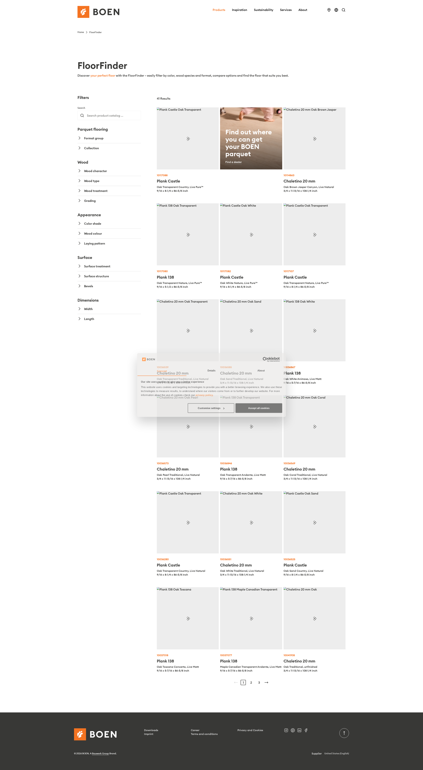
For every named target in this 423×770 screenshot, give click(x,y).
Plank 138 (165, 277)
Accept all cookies (258, 408)
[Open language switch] (336, 10)
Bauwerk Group (100, 753)
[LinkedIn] (300, 731)
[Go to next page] (266, 682)
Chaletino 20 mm (299, 181)
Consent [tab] (162, 370)
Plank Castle (168, 181)
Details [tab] (212, 370)
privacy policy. (204, 394)
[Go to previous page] (236, 682)
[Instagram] (287, 731)
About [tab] (261, 370)
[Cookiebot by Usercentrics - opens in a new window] (267, 359)
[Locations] (329, 10)
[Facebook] (307, 731)
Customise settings (209, 408)
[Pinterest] (294, 731)
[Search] (344, 10)
